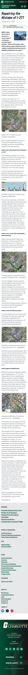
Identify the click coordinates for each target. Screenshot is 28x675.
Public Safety (5, 572)
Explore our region (6, 581)
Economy (4, 560)
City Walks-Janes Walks (12, 27)
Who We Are (5, 593)
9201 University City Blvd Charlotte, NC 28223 (14, 636)
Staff (2, 597)
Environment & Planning (8, 564)
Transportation (5, 574)
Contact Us (4, 603)
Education (4, 562)
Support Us (4, 601)
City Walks (5, 517)
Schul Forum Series (7, 519)
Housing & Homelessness (8, 570)
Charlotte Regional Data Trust (11, 510)
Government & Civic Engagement (11, 566)
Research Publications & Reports (11, 535)
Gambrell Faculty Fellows (10, 515)
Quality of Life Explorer (9, 513)
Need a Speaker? (6, 599)
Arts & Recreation (6, 558)
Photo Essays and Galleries (9, 537)
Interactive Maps (6, 546)
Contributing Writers (7, 595)
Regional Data (5, 544)
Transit (21, 27)
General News (12, 25)
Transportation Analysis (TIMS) (12, 522)
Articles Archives (6, 533)
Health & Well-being (7, 568)
